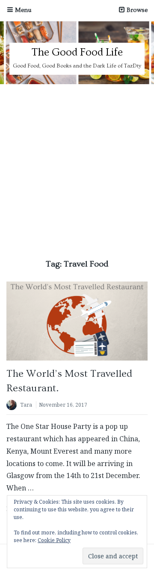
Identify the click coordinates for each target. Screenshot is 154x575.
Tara (26, 404)
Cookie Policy (54, 540)
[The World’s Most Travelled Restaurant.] (77, 321)
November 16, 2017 (63, 404)
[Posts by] (13, 405)
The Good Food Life (77, 52)
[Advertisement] (77, 165)
